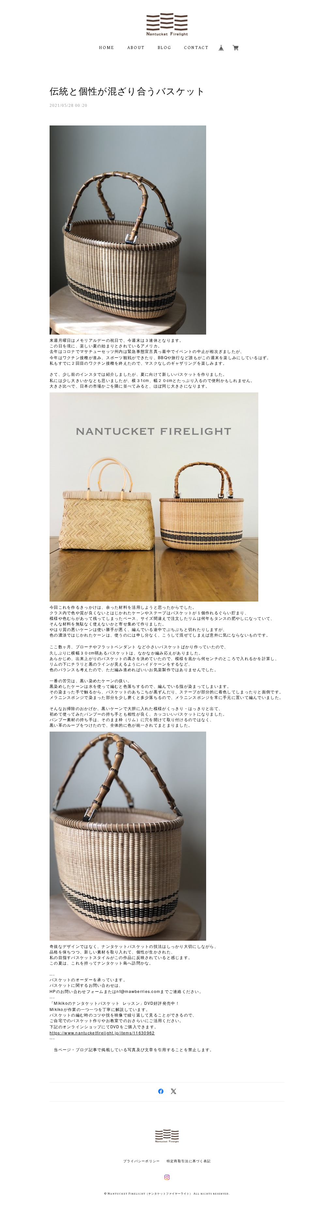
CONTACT (196, 48)
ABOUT (135, 48)
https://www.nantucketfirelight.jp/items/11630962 (102, 1032)
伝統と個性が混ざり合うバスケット (127, 91)
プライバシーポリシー (141, 1161)
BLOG (164, 48)
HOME (106, 48)
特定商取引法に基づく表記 (189, 1161)
